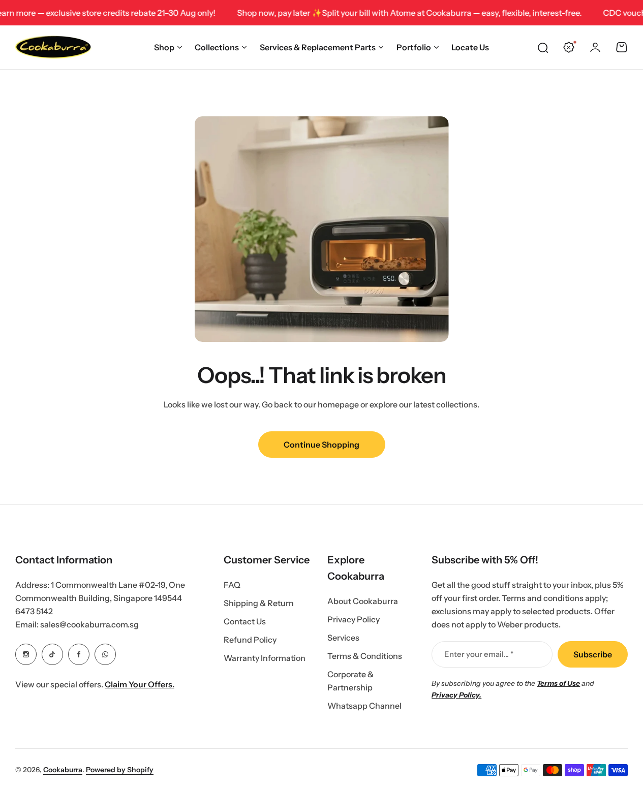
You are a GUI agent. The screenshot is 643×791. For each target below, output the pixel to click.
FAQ (232, 585)
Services (343, 637)
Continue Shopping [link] (321, 444)
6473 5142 (34, 611)
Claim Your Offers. (139, 684)
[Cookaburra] (53, 47)
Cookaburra (62, 769)
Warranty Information (264, 658)
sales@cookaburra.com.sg (89, 624)
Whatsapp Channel (364, 706)
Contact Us (245, 621)
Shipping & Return (259, 603)
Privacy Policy (353, 619)
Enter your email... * (478, 654)
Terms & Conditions (364, 656)
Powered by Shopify (120, 769)
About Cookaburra (362, 601)
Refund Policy (250, 640)
